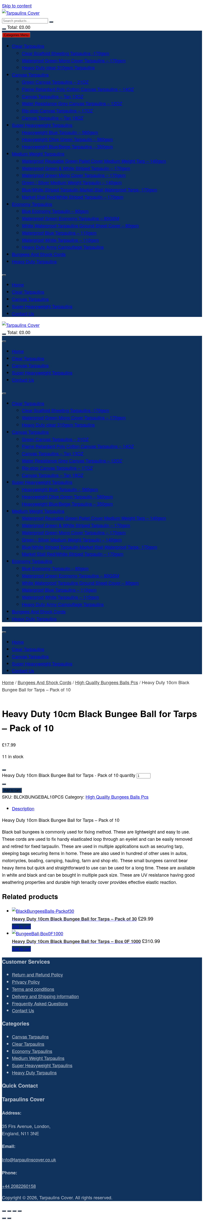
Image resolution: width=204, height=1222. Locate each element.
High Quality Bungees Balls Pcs (106, 682)
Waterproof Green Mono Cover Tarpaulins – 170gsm (74, 60)
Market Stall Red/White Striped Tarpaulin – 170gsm (72, 196)
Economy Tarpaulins (32, 204)
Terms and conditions (33, 989)
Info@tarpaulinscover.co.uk (29, 1159)
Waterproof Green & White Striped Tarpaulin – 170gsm (76, 168)
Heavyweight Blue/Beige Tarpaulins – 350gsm (67, 146)
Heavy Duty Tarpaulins (34, 261)
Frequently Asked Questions (40, 1003)
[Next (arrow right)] (9, 1218)
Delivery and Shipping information (45, 996)
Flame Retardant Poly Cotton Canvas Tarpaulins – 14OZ (78, 89)
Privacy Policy (26, 981)
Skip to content (17, 5)
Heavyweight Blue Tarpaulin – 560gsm (60, 132)
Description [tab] (23, 808)
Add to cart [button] (21, 926)
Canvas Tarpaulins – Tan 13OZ (52, 96)
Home (18, 284)
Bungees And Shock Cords (39, 254)
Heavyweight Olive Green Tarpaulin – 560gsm (67, 139)
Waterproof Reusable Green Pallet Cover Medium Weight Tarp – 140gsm (94, 161)
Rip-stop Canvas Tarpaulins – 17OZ (57, 110)
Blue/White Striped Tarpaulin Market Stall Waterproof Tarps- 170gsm (89, 189)
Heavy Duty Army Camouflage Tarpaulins (63, 247)
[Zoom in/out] (4, 1211)
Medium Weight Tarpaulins (38, 153)
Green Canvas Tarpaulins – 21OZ (55, 82)
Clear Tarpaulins (28, 46)
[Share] (14, 1211)
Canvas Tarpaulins (30, 74)
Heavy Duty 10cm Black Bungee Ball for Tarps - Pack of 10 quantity (68, 775)
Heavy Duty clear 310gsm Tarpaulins (58, 67)
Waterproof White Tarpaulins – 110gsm (60, 240)
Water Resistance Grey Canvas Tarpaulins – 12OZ (72, 103)
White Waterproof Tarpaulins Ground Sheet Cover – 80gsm (80, 225)
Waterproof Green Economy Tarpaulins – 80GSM (70, 218)
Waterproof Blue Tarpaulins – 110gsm (59, 232)
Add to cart (12, 790)
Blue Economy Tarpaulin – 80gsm (55, 211)
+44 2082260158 (19, 1186)
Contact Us (23, 313)
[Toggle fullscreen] (9, 1211)
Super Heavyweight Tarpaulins (42, 125)
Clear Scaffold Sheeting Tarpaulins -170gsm (65, 53)
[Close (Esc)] (20, 1211)
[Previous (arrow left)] (4, 1218)
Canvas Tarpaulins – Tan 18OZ (52, 117)
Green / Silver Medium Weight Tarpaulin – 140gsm (72, 182)
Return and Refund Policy (37, 974)
